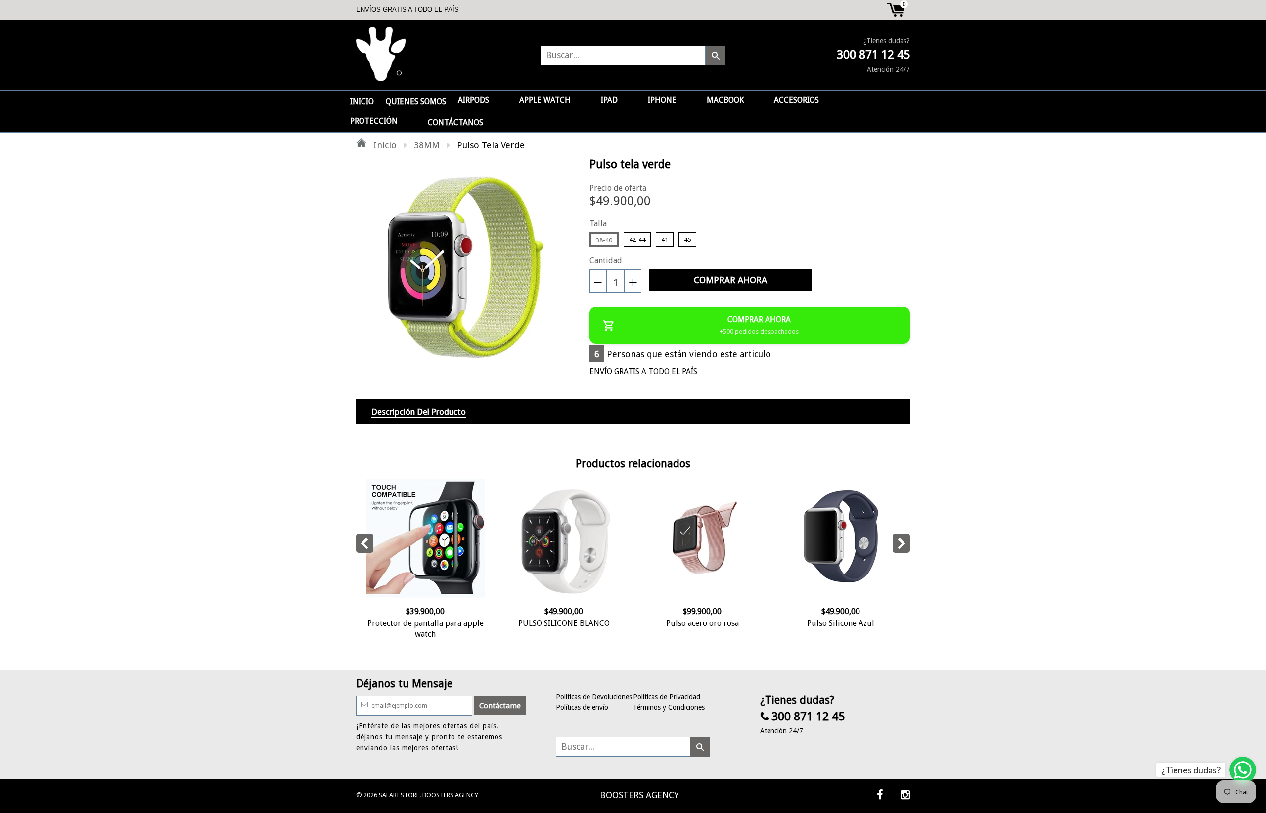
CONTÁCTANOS (455, 122)
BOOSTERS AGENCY (639, 795)
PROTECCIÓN (374, 121)
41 (664, 239)
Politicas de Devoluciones (594, 697)
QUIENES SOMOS (416, 101)
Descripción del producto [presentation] (418, 412)
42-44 (637, 239)
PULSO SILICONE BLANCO (564, 623)
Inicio (384, 145)
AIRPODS (473, 100)
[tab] (419, 411)
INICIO (362, 101)
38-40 (604, 240)
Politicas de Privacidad (666, 697)
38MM (427, 145)
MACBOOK (725, 100)
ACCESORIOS (796, 100)
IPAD (609, 100)
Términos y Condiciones (669, 707)
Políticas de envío (582, 707)
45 (687, 239)
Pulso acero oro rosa (702, 623)
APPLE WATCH (545, 100)
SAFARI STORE (399, 795)
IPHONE (662, 100)
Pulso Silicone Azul (840, 623)
